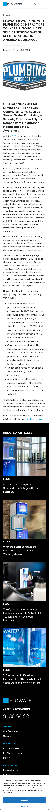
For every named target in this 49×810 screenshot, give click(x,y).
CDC (14, 136)
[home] (18, 700)
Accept (24, 800)
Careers (7, 736)
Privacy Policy (24, 806)
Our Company (10, 731)
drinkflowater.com (35, 419)
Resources (10, 765)
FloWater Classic (12, 748)
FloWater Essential (13, 753)
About (7, 726)
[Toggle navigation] (42, 4)
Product (9, 743)
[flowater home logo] (13, 4)
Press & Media (10, 770)
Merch (6, 757)
